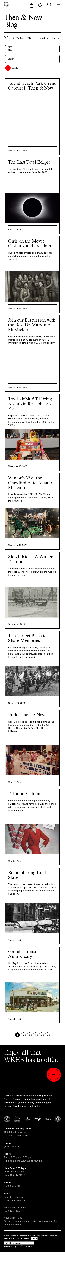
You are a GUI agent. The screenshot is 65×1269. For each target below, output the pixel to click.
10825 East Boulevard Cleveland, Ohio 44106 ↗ (18, 1132)
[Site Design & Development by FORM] (32, 1239)
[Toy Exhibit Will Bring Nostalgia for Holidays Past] (33, 444)
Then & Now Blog (46, 38)
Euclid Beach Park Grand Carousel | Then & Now (32, 86)
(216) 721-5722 (12, 1146)
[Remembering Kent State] (33, 918)
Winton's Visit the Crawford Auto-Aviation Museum (31, 483)
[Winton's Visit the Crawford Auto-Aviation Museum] (33, 523)
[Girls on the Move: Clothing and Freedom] (33, 286)
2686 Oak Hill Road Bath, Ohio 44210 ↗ (15, 1171)
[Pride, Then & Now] (33, 760)
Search (16, 68)
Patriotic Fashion (24, 793)
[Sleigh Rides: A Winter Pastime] (33, 602)
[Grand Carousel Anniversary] (33, 997)
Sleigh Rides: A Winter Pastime (30, 559)
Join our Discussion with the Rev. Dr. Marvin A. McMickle (32, 325)
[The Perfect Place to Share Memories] (33, 681)
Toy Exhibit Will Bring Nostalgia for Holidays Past (30, 404)
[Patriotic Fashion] (33, 839)
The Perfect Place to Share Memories (27, 638)
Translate (28, 1246)
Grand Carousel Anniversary (23, 954)
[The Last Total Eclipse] (33, 208)
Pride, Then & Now (27, 715)
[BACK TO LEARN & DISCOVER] (6, 38)
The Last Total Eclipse (29, 162)
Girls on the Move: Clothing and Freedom (29, 243)
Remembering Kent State (27, 875)
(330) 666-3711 (12, 1186)
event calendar (46, 1221)
